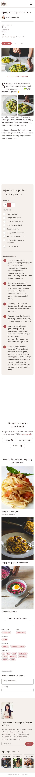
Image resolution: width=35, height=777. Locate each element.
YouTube (16, 446)
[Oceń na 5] (14, 37)
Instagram (23, 440)
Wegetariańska (21, 632)
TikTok (7, 440)
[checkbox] (4, 214)
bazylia (13, 659)
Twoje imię (4, 686)
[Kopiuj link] (15, 43)
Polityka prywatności (13, 774)
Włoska (5, 639)
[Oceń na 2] (5, 37)
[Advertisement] (17, 160)
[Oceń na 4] (11, 37)
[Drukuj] (21, 43)
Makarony (5, 646)
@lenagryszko (27, 434)
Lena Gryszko (14, 17)
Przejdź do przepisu (19, 76)
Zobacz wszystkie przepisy (17, 618)
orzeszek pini (22, 656)
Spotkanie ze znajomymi (17, 646)
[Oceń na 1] (2, 37)
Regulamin (24, 774)
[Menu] (31, 3)
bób (8, 653)
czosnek (5, 656)
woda (14, 653)
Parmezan (13, 656)
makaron (5, 659)
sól (3, 653)
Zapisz (8, 43)
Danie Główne (6, 632)
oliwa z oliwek (22, 653)
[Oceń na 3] (8, 37)
